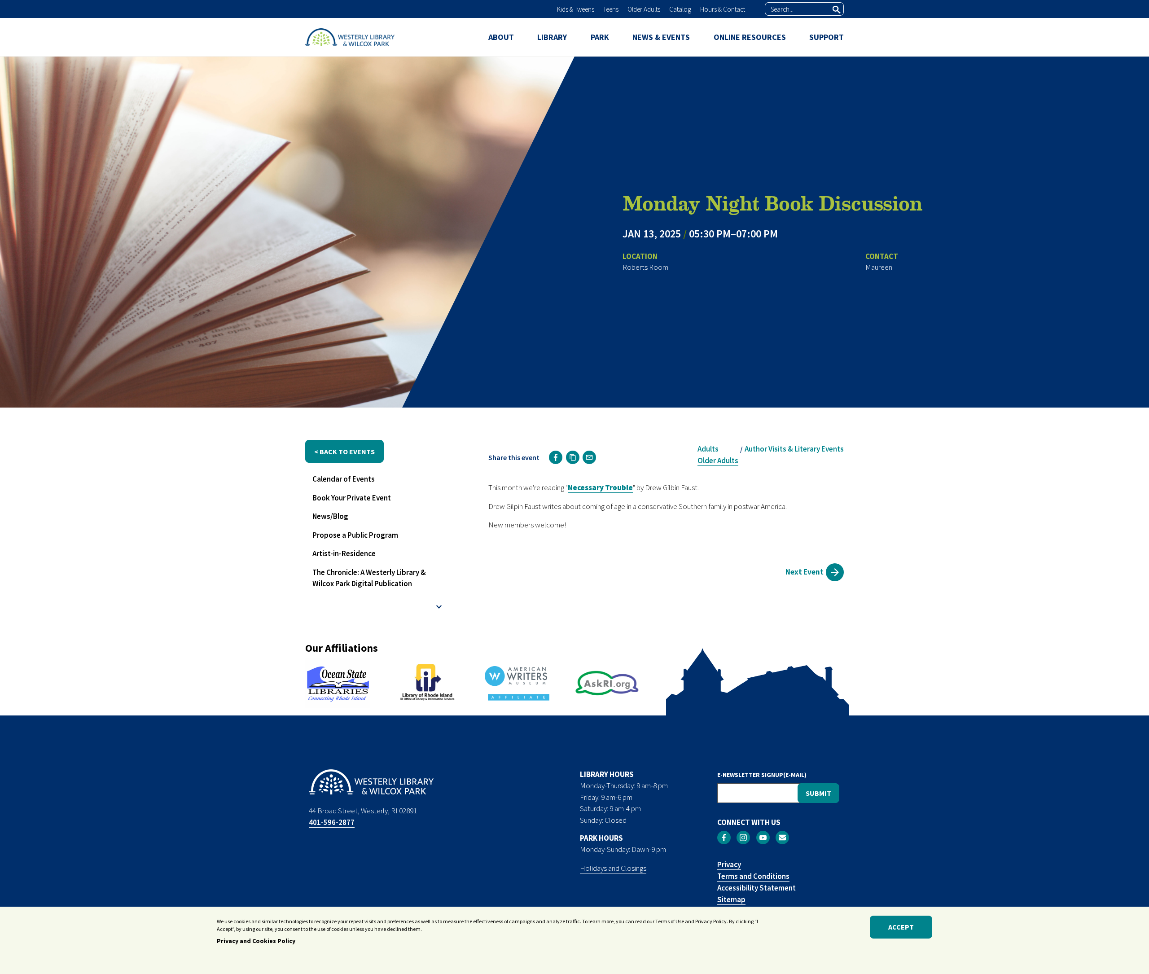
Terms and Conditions (753, 876)
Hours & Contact (722, 9)
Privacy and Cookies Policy (256, 941)
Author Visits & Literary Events (794, 449)
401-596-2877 (332, 822)
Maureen (878, 267)
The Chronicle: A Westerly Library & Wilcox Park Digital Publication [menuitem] (369, 578)
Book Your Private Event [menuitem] (351, 498)
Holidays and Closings (613, 868)
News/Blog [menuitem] (330, 516)
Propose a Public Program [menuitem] (355, 535)
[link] (555, 457)
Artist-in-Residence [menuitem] (344, 553)
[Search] (836, 9)
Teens (610, 9)
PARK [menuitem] (600, 37)
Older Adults (643, 9)
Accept (901, 927)
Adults (708, 449)
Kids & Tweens (575, 9)
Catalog (680, 9)
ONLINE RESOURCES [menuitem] (750, 37)
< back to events (344, 451)
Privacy (729, 864)
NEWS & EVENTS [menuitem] (661, 37)
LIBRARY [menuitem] (552, 37)
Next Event (804, 572)
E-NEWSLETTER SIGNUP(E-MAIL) (762, 775)
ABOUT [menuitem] (501, 37)
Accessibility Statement (756, 888)
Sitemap (731, 899)
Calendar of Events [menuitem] (343, 479)
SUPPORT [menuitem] (826, 37)
